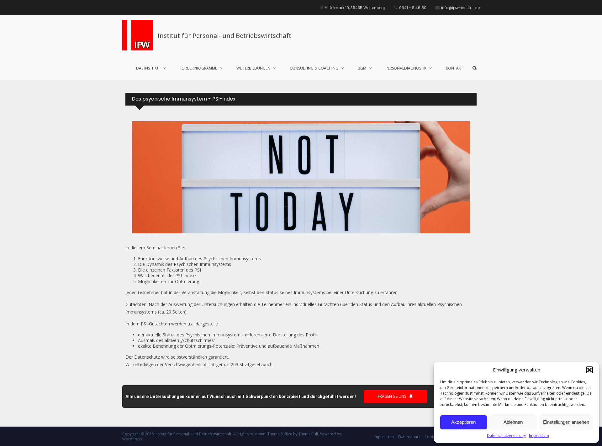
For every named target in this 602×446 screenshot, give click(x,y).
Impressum (539, 435)
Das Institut (148, 68)
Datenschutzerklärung (506, 435)
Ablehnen (513, 422)
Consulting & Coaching (314, 68)
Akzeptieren (463, 422)
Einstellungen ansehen (566, 422)
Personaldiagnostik (406, 68)
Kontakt (454, 68)
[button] (589, 370)
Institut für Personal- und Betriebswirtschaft (224, 35)
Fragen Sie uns (392, 396)
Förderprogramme (198, 68)
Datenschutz (409, 436)
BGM (362, 68)
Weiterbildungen (253, 68)
